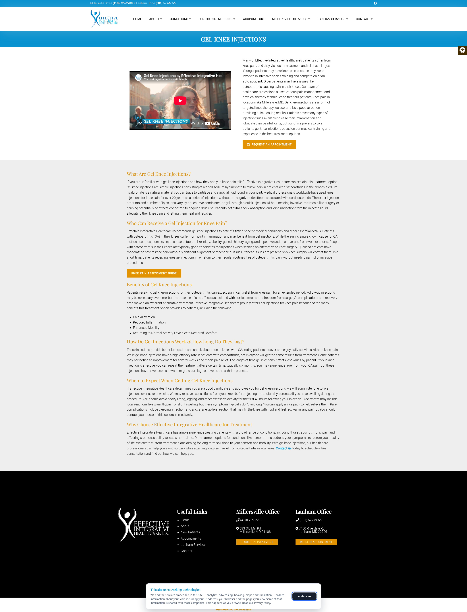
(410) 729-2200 (123, 3)
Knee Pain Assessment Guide (154, 273)
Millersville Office (101, 3)
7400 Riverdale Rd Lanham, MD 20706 (313, 530)
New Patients (190, 532)
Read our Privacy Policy (256, 603)
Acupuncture (254, 19)
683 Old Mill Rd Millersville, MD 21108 (255, 530)
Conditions (179, 19)
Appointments (191, 538)
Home (137, 19)
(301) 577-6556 (165, 3)
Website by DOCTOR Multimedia (234, 609)
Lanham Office (146, 3)
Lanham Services (331, 19)
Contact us (284, 448)
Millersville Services (289, 19)
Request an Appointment (271, 144)
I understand (304, 596)
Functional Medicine (215, 19)
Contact (363, 19)
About (154, 19)
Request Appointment (257, 541)
